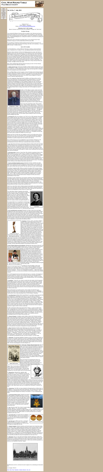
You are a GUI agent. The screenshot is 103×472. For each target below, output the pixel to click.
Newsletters (17, 469)
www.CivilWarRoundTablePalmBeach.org (27, 26)
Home (8, 469)
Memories (24, 469)
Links (28, 469)
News (13, 469)
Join (29, 469)
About (11, 469)
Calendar (21, 469)
